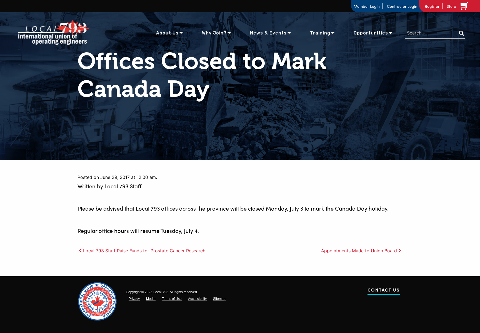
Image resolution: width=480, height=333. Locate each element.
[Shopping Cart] (465, 6)
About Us (167, 33)
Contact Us (384, 291)
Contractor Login (402, 6)
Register (432, 6)
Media (151, 299)
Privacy (134, 299)
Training (320, 33)
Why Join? (214, 33)
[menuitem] (167, 33)
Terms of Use (172, 299)
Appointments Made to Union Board (359, 250)
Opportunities (371, 33)
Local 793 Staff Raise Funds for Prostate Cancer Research (144, 250)
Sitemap (219, 299)
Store (451, 6)
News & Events (268, 33)
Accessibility (197, 299)
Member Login (367, 6)
